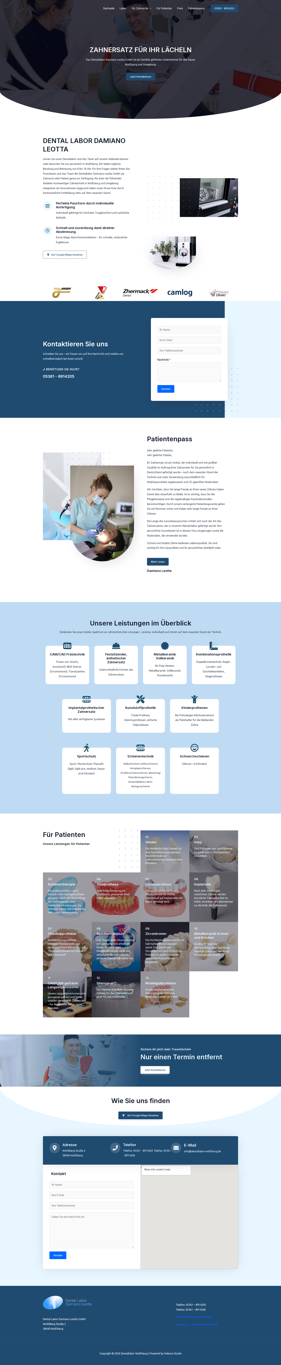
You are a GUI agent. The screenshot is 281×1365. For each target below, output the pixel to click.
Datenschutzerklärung (204, 1324)
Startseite (108, 8)
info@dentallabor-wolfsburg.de (194, 1316)
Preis (180, 8)
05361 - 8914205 (58, 376)
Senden (165, 388)
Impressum (182, 1324)
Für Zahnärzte (140, 8)
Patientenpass (196, 8)
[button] (149, 8)
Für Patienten (164, 8)
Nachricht (164, 359)
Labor (123, 8)
